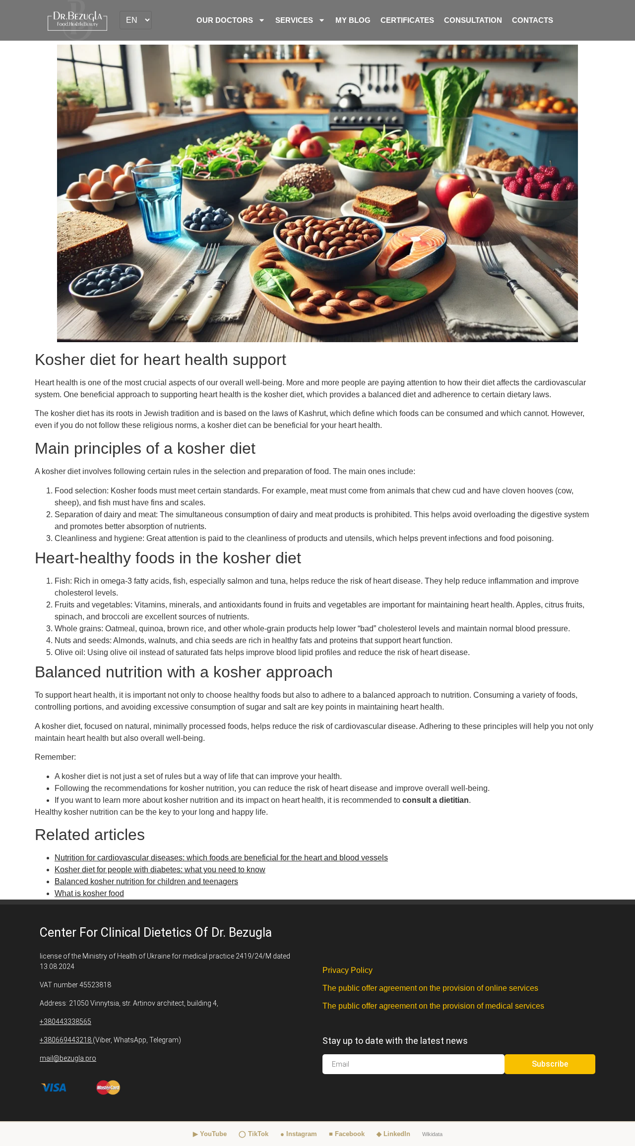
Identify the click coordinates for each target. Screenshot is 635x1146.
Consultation (473, 20)
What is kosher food (89, 893)
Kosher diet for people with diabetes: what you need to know (160, 869)
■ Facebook (347, 1134)
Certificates (407, 20)
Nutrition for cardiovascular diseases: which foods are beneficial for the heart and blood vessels (221, 857)
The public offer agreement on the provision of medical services (433, 1006)
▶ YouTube (210, 1134)
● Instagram (298, 1134)
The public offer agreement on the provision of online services (430, 988)
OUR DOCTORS (224, 20)
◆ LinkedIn (393, 1134)
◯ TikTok (253, 1134)
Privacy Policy (347, 970)
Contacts (532, 20)
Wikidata (432, 1134)
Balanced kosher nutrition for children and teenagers (146, 881)
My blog (353, 20)
